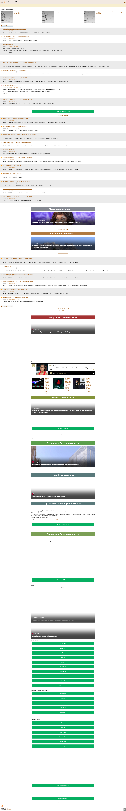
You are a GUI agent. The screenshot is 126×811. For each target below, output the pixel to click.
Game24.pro (63, 643)
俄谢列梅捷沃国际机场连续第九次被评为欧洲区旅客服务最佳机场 (18, 281)
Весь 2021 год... (63, 310)
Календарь (3, 5)
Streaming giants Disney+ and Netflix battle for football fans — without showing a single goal (68, 384)
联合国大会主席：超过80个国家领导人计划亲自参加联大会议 (17, 142)
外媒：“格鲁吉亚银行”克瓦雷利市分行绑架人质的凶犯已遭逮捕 (17, 258)
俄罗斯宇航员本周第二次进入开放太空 (12, 165)
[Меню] (125, 2)
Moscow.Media (63, 741)
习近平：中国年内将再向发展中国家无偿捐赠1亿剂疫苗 (16, 289)
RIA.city (63, 657)
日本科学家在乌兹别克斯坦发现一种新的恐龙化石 (14, 29)
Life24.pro (63, 698)
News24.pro (63, 746)
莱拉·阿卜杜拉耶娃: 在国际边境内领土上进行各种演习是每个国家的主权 (19, 62)
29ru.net (63, 722)
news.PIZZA (63, 666)
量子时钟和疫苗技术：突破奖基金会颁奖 (12, 173)
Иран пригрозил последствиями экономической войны (68, 12)
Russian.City (63, 707)
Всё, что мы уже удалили (63, 785)
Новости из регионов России (63, 111)
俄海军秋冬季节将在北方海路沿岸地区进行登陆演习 (15, 70)
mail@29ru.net (9, 809)
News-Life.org (63, 671)
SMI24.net (63, 662)
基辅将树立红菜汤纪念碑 (8, 149)
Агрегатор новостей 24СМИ (63, 115)
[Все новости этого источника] (16, 30)
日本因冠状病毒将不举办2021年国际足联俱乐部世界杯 (15, 297)
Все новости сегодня (63, 798)
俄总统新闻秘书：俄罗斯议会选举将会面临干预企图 (15, 78)
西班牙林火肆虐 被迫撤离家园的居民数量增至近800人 (15, 118)
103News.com (63, 648)
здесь (57, 519)
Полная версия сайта (63, 802)
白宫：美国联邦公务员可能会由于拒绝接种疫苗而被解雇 (16, 36)
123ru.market (63, 727)
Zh (18, 30)
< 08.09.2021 (60, 308)
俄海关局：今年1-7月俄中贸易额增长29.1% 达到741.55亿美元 (17, 189)
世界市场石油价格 (7, 266)
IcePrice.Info (63, 676)
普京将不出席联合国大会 (8, 44)
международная (39, 509)
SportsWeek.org (63, 736)
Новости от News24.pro (63, 524)
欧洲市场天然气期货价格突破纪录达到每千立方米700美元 (16, 181)
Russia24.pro (63, 712)
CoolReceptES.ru (63, 685)
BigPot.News (63, 693)
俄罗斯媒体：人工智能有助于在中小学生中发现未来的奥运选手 (17, 99)
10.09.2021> (66, 308)
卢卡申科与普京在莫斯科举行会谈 (11, 85)
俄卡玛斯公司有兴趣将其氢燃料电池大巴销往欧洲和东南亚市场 (17, 157)
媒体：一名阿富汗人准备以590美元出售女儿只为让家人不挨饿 (17, 196)
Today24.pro (63, 732)
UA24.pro (63, 680)
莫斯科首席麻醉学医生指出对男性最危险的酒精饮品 (15, 126)
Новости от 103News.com (63, 579)
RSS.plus (63, 652)
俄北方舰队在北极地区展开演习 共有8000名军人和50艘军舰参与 (18, 274)
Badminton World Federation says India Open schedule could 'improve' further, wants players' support (48, 385)
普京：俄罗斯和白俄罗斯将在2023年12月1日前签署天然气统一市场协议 (19, 134)
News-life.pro (63, 703)
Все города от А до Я (63, 428)
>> (11, 25)
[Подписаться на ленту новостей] (2, 806)
